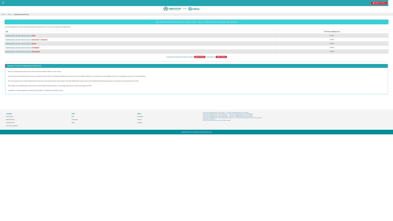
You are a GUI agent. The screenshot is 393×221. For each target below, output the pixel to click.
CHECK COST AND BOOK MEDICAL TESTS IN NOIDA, (237, 112)
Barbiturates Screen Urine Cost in (21, 36)
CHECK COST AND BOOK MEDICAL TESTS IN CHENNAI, (241, 116)
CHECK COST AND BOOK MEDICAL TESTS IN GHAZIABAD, (215, 115)
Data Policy (9, 116)
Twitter (139, 119)
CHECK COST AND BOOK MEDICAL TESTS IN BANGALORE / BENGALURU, (218, 117)
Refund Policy (10, 119)
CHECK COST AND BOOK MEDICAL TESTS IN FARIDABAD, (240, 113)
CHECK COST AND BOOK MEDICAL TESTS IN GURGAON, (215, 113)
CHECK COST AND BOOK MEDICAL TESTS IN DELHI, (214, 112)
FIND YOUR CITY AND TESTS (209, 119)
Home (3, 14)
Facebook (140, 116)
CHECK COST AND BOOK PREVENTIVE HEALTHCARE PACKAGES (217, 120)
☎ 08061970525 (379, 3)
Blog (73, 122)
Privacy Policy (10, 122)
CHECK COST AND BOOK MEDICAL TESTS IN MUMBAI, (241, 115)
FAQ (73, 116)
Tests (9, 14)
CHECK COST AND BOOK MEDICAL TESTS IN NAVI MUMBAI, (249, 117)
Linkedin (139, 122)
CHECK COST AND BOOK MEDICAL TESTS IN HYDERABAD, (215, 116)
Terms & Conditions (12, 125)
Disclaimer (75, 119)
